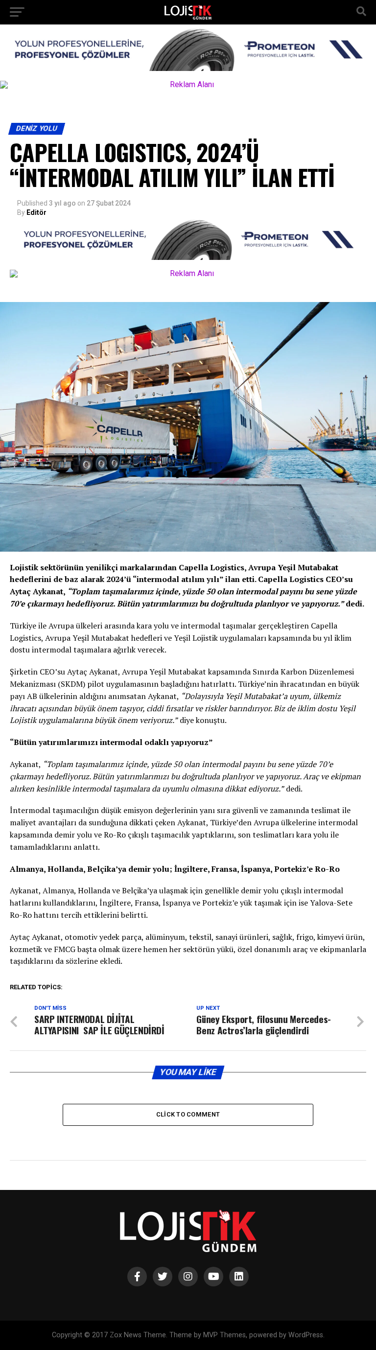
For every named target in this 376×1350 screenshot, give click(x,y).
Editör (36, 212)
